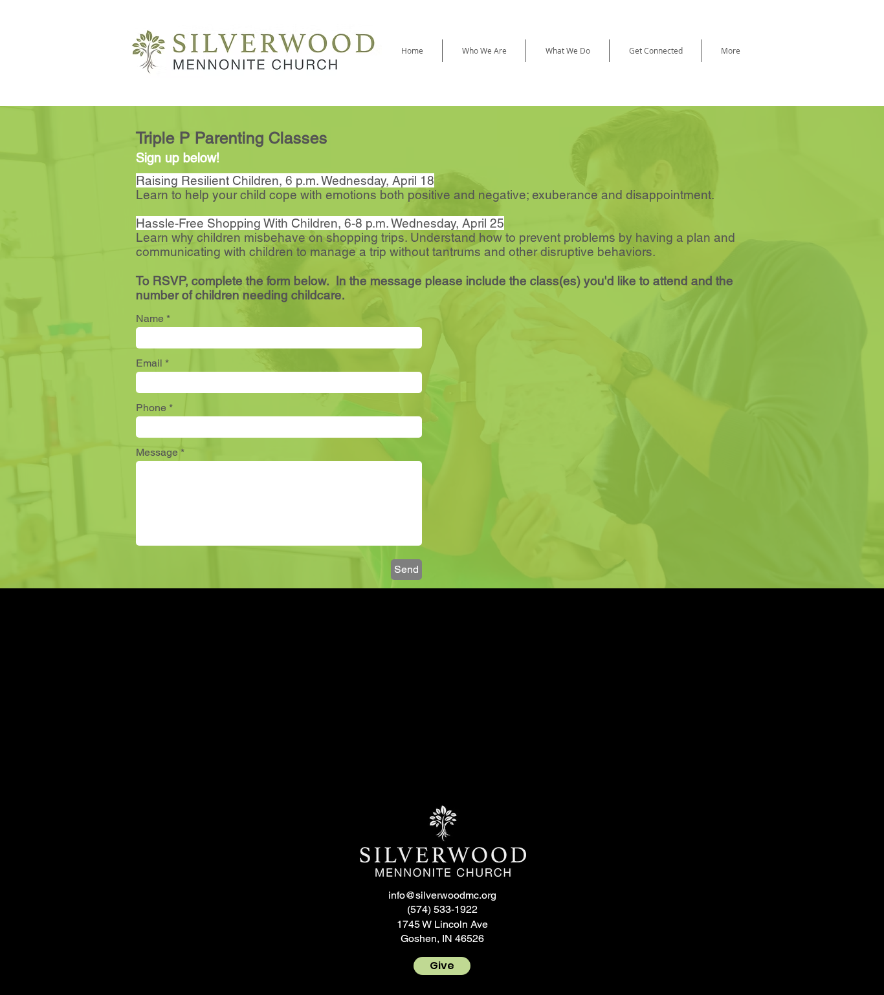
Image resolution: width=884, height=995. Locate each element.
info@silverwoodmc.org (442, 895)
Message (158, 452)
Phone (151, 408)
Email (149, 363)
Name (150, 319)
